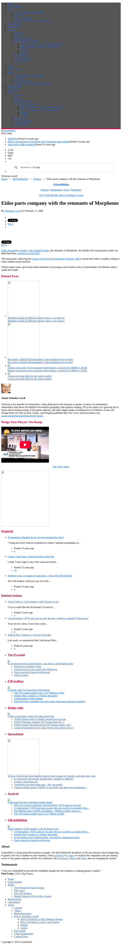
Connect (18, 32)
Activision (58, 855)
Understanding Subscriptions (28, 698)
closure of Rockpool (42, 258)
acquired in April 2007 (28, 253)
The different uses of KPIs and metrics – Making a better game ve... (48, 811)
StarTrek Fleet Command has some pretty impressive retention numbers (49, 701)
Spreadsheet (15, 734)
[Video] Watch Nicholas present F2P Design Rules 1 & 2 (42, 725)
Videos (17, 35)
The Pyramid (16, 655)
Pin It (10, 224)
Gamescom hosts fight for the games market (29, 376)
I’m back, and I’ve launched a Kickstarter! (29, 690)
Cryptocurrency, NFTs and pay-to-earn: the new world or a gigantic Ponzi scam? (48, 618)
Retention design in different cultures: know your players (36, 318)
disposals (19, 415)
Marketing (76, 189)
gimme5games (36, 415)
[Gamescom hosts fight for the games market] (9, 373)
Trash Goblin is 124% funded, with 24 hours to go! (33, 601)
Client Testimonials (23, 58)
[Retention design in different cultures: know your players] (23, 315)
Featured (7, 531)
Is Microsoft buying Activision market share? (30, 802)
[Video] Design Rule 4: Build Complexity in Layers (40, 719)
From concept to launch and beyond (32, 672)
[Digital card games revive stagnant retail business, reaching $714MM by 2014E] (9, 365)
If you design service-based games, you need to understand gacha (40, 663)
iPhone (72, 858)
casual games (7, 415)
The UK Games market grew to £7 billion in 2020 (39, 692)
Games (23, 52)
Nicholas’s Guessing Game (27, 666)
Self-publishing (17, 820)
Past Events (20, 55)
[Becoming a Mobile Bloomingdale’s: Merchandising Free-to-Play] (23, 357)
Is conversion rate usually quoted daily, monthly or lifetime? (44, 778)
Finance (37, 179)
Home (11, 4)
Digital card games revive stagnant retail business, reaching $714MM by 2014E (47, 367)
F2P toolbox (16, 681)
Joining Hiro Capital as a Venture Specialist (29, 635)
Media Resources (22, 38)
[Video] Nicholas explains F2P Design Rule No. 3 (39, 722)
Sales (66, 189)
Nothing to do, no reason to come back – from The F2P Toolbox (40, 575)
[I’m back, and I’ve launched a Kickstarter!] (9, 687)
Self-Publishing (20, 179)
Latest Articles (15, 6)
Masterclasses (14, 24)
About (11, 29)
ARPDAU (13, 138)
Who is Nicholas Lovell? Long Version (40, 47)
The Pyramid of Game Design (29, 12)
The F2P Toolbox (23, 18)
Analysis (13, 793)
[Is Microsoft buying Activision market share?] (9, 800)
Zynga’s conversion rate (26, 781)
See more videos (61, 466)
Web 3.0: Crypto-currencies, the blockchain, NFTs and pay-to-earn (47, 805)
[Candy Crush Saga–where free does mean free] (9, 714)
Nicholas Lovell (13, 211)
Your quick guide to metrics (21, 144)
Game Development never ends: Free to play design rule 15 (44, 727)
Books (11, 9)
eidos (26, 415)
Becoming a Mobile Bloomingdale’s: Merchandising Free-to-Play (40, 359)
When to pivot (21, 675)
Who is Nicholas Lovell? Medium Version (41, 44)
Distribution (56, 189)
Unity (84, 858)
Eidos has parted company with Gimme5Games (25, 250)
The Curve (19, 15)
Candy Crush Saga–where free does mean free (31, 556)
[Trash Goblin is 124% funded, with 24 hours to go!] (9, 826)
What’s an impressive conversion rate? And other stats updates (39, 141)
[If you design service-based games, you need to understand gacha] (9, 661)
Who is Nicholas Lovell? (26, 41)
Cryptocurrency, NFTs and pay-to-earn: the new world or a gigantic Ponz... (51, 808)
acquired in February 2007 (67, 258)
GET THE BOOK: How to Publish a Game (61, 195)
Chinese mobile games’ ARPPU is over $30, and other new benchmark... (50, 787)
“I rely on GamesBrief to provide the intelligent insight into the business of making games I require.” (51, 872)
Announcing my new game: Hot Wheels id (35, 669)
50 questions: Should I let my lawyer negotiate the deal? (36, 537)
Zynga (70, 855)
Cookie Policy (21, 61)
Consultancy (14, 27)
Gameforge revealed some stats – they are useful (38, 784)
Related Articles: (11, 595)
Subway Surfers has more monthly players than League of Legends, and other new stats (51, 776)
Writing (24, 50)
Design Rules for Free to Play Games (32, 21)
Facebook (63, 858)
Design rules (15, 707)
